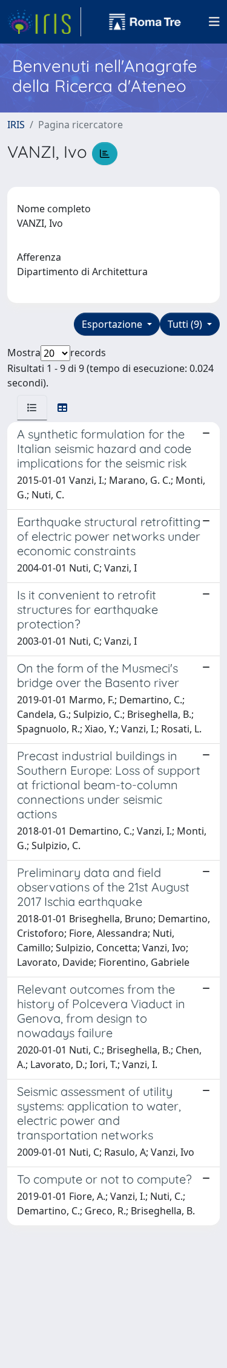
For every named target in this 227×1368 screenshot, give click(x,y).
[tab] (32, 407)
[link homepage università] (145, 21)
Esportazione (113, 324)
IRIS (16, 124)
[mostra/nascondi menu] (214, 22)
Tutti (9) (186, 324)
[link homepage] (44, 21)
